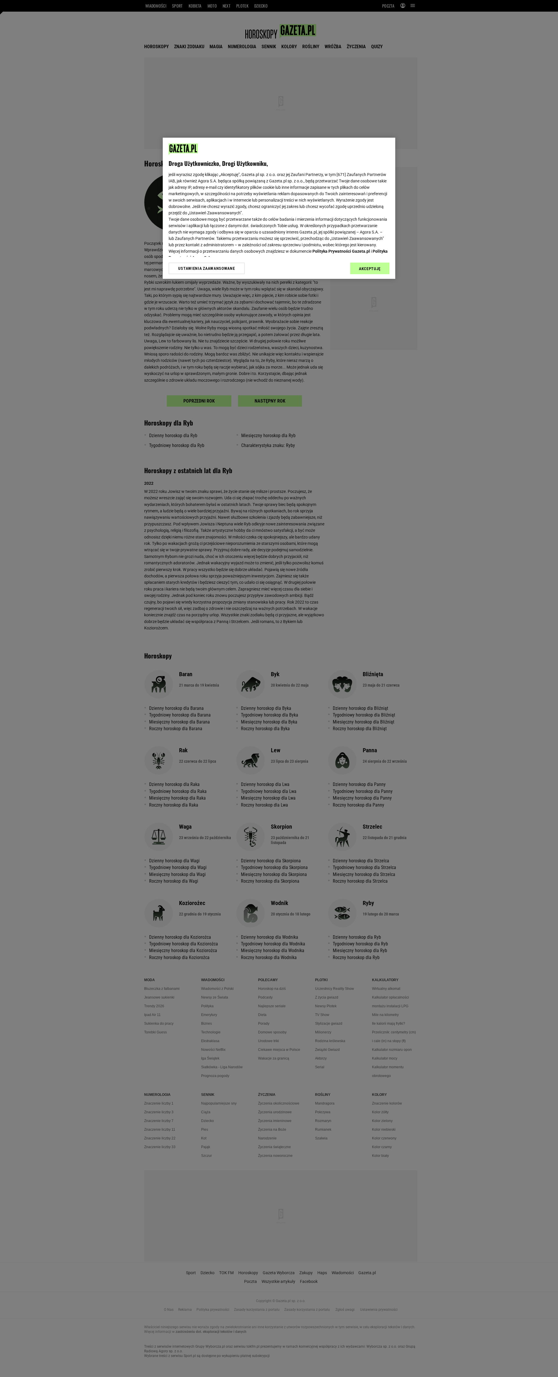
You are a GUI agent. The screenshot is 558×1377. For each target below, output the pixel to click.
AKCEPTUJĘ (370, 268)
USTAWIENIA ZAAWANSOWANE (206, 268)
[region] (279, 208)
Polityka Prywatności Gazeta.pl (341, 251)
